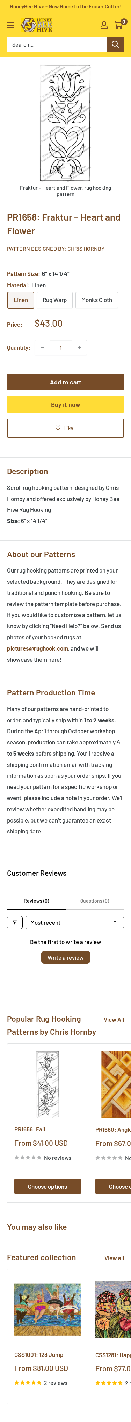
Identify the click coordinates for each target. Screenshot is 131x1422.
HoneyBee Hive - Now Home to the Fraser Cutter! (66, 6)
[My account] (104, 25)
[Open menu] (10, 25)
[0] (118, 25)
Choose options (47, 1186)
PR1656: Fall (29, 1128)
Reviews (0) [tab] (36, 901)
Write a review (66, 957)
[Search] (115, 44)
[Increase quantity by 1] (79, 347)
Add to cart (65, 382)
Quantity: (18, 347)
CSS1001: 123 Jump (39, 1354)
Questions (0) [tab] (94, 901)
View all (114, 1257)
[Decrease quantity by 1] (42, 347)
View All (114, 1019)
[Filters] (15, 922)
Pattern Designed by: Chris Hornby (55, 248)
